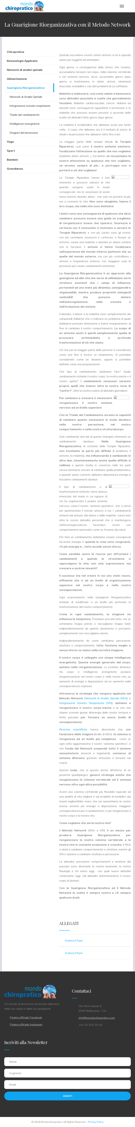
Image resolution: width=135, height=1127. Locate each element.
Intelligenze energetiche (24, 123)
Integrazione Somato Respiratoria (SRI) (85, 703)
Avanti (67, 1096)
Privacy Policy (96, 1121)
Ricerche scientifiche (73, 729)
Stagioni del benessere (23, 132)
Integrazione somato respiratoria (29, 105)
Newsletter (37, 1042)
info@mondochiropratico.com (97, 1018)
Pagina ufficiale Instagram (26, 1024)
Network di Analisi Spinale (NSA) (106, 698)
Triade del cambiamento (24, 114)
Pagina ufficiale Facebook (26, 1017)
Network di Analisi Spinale (25, 96)
